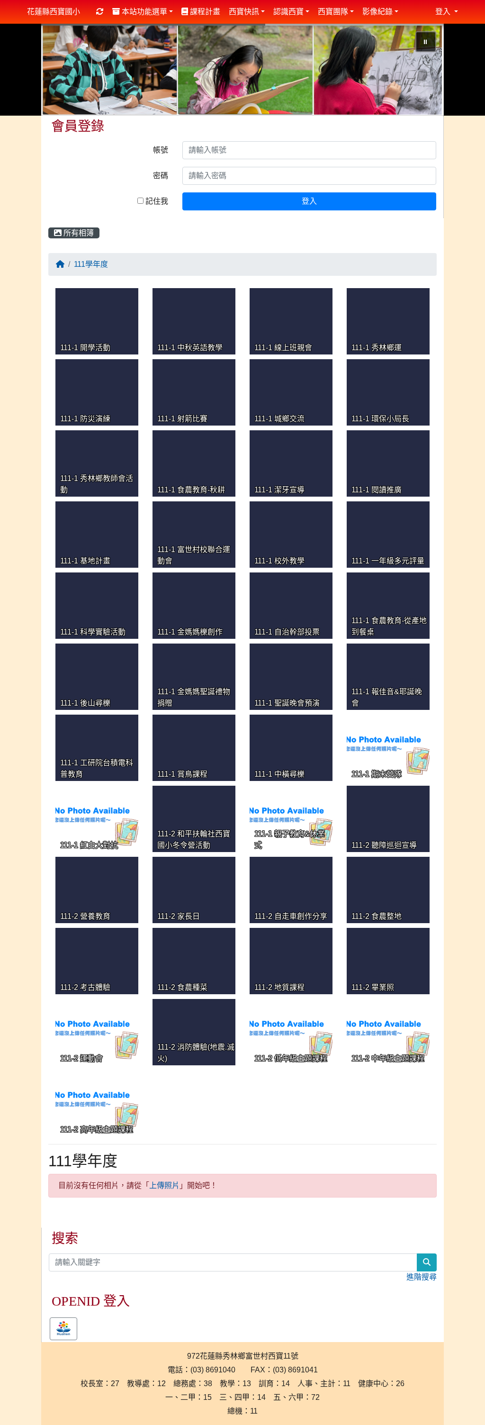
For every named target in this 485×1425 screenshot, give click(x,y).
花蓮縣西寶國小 (53, 12)
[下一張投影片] (421, 71)
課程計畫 (204, 12)
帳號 (160, 150)
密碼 (160, 176)
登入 (309, 201)
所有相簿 (78, 233)
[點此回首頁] (242, 70)
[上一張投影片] (64, 71)
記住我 (156, 201)
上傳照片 (164, 1185)
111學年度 (91, 264)
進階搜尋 (421, 1277)
